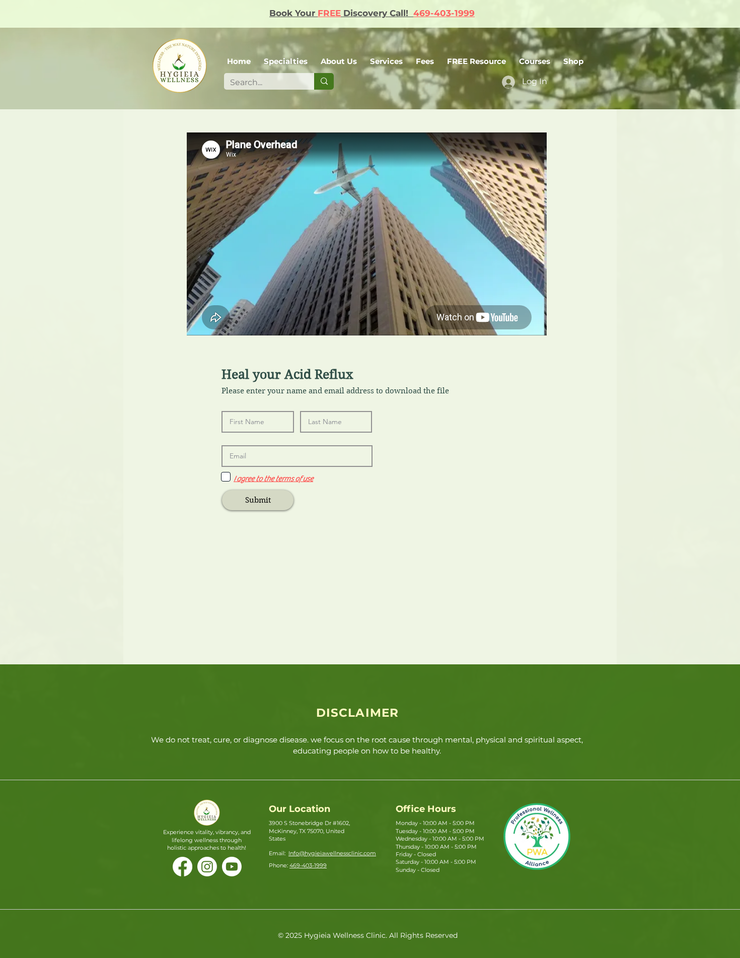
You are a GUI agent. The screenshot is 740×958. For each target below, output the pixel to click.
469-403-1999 (444, 13)
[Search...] (324, 81)
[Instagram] (207, 866)
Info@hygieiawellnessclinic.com (332, 853)
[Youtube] (232, 866)
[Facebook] (182, 866)
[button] (338, 56)
